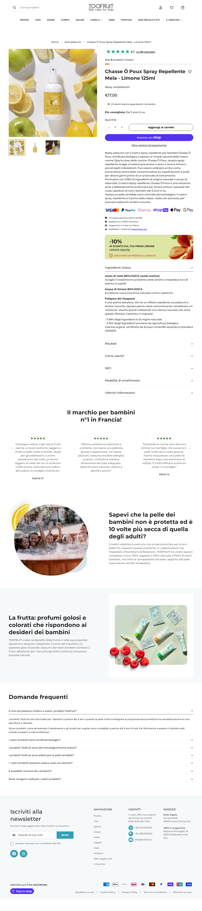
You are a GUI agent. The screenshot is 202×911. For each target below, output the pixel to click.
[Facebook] (14, 853)
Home (55, 41)
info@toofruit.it (143, 839)
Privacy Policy (129, 892)
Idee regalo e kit (149, 19)
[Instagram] (23, 853)
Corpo (65, 19)
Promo (24, 19)
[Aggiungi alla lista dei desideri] (189, 71)
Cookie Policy (108, 892)
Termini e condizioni (155, 892)
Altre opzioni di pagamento (149, 145)
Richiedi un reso (182, 892)
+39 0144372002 (143, 827)
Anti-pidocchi (73, 41)
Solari (80, 19)
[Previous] (12, 448)
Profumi (126, 19)
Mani (112, 19)
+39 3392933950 (143, 833)
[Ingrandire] (90, 55)
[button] (182, 7)
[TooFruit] (101, 7)
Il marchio (173, 19)
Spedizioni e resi (84, 892)
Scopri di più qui (139, 229)
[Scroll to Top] (195, 893)
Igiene (51, 19)
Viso (38, 19)
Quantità (110, 119)
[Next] (189, 448)
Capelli (95, 19)
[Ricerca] (14, 7)
